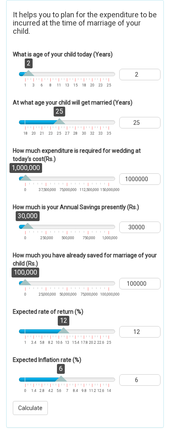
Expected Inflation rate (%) (47, 360)
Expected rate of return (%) (48, 311)
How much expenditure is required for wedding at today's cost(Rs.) (77, 154)
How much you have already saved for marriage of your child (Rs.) (85, 259)
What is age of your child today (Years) (63, 54)
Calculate (30, 408)
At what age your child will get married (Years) (72, 102)
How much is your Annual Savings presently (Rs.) (76, 207)
